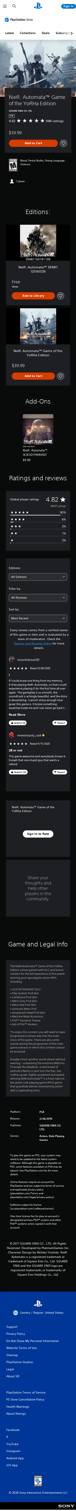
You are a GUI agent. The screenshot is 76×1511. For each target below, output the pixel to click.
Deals (46, 33)
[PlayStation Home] (38, 6)
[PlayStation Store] (19, 19)
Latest (9, 33)
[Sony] (66, 1509)
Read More (17, 715)
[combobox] (38, 577)
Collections (28, 33)
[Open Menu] (5, 6)
